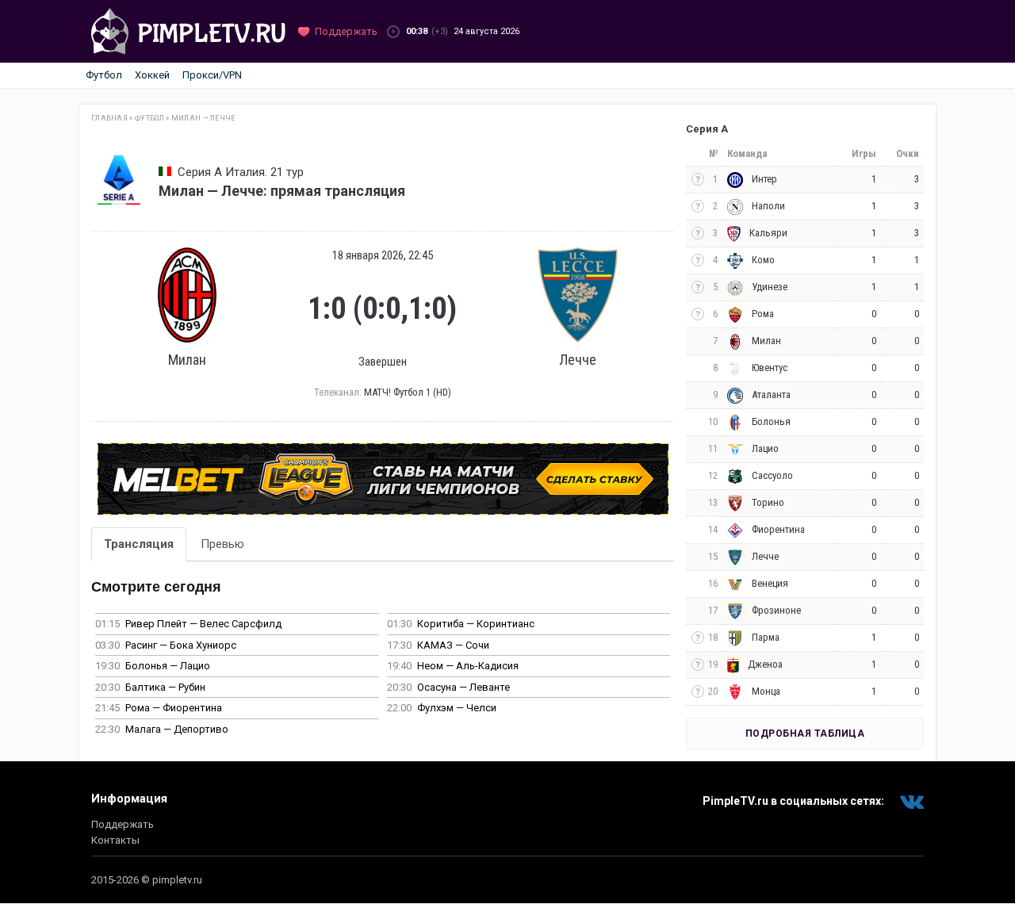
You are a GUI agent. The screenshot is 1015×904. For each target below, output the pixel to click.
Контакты (115, 840)
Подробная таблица (805, 733)
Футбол (104, 75)
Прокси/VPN (212, 75)
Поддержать (122, 824)
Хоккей (152, 75)
